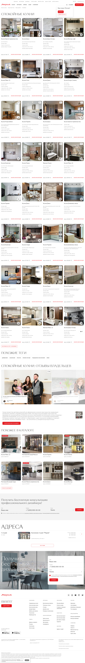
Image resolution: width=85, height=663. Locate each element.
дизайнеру (27, 1)
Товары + (31, 619)
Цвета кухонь (46, 618)
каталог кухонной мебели (10, 640)
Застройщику (73, 605)
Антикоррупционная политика (64, 648)
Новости (72, 627)
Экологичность (46, 620)
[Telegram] (82, 595)
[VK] (68, 595)
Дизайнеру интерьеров (76, 607)
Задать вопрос (6, 605)
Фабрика (72, 625)
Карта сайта (73, 633)
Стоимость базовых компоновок (61, 608)
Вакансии (73, 631)
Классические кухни (33, 605)
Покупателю (59, 600)
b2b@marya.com (61, 641)
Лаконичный (12, 357)
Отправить (79, 509)
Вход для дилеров (74, 613)
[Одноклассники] (72, 595)
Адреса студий (60, 629)
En (75, 1)
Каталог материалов (47, 615)
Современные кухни (33, 603)
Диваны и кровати (33, 622)
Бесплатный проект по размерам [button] (12, 423)
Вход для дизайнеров (75, 616)
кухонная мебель (22, 639)
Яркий (48, 357)
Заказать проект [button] (79, 4)
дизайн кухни (3, 640)
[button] (71, 4)
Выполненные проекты (48, 603)
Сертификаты (46, 624)
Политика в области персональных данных (66, 646)
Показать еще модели (6, 488)
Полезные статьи (47, 605)
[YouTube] (75, 595)
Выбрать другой (62, 14)
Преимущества (32, 614)
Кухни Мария (31, 600)
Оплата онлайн (60, 605)
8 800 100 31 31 (81, 1)
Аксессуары (32, 628)
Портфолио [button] (19, 4)
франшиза (16, 1)
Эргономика (45, 622)
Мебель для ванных (33, 611)
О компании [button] (35, 4)
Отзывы (44, 607)
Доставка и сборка (61, 619)
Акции (29, 4)
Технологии (31, 612)
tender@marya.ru (33, 640)
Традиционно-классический (38, 357)
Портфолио (45, 600)
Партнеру (72, 600)
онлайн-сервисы (55, 1)
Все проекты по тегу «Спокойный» (9, 346)
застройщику (21, 1)
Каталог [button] (13, 4)
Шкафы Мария (32, 609)
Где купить (59, 626)
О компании (73, 622)
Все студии (42, 545)
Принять (26, 660)
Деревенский (5, 357)
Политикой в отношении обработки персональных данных (10, 660)
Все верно (61, 11)
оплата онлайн (34, 1)
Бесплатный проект (61, 615)
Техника (31, 624)
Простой (19, 357)
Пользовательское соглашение (64, 643)
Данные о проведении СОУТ (34, 642)
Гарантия (59, 621)
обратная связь (41, 1)
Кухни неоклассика (33, 607)
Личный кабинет (60, 603)
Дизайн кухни (46, 609)
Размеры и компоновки (48, 611)
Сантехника (31, 626)
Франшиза (73, 603)
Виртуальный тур (74, 629)
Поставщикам (74, 609)
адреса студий (48, 1)
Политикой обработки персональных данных (51, 513)
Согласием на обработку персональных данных (33, 513)
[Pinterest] (79, 595)
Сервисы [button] (25, 4)
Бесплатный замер (61, 617)
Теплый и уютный (26, 357)
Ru (73, 1)
